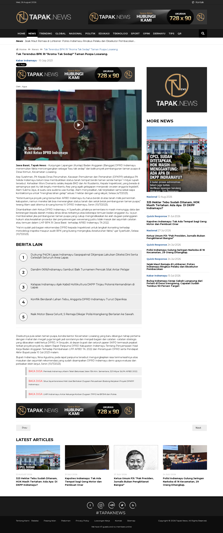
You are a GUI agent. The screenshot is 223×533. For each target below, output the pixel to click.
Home (21, 33)
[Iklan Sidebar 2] (177, 89)
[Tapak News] (46, 17)
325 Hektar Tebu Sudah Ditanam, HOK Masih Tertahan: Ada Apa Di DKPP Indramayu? (173, 205)
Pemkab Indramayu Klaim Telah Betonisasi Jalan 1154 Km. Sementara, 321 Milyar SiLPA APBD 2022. (90, 371)
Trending (45, 33)
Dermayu (159, 33)
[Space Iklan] (147, 16)
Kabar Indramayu (157, 275)
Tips (171, 33)
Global (60, 33)
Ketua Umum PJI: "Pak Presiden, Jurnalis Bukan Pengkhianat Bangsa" (176, 237)
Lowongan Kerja (102, 520)
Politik (90, 33)
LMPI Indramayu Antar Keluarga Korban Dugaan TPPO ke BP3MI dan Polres (79, 394)
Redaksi (35, 520)
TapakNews (112, 513)
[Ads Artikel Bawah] (75, 410)
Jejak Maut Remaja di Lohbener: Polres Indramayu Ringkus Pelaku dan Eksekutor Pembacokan (172, 267)
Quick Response (157, 216)
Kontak (200, 2)
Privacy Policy (82, 520)
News (32, 33)
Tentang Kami (22, 520)
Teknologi (120, 33)
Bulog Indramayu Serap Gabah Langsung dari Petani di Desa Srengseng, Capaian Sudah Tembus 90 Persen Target (174, 283)
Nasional (75, 33)
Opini (146, 33)
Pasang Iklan (50, 520)
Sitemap (131, 520)
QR (179, 33)
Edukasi (104, 33)
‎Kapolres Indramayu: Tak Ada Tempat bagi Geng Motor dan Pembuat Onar (177, 222)
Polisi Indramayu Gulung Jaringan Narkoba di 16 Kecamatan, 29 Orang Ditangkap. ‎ (176, 251)
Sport (135, 33)
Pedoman (66, 520)
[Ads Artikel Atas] (75, 74)
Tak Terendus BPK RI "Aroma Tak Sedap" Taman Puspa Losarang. (62, 54)
